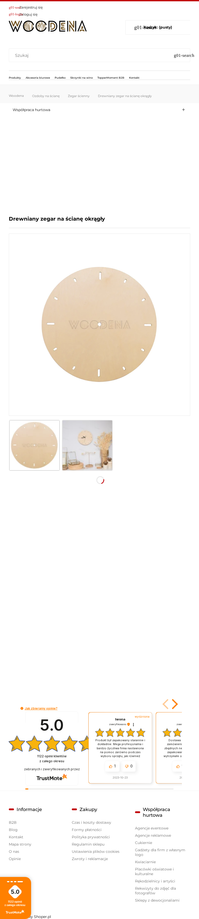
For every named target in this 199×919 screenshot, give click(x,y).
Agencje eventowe (151, 828)
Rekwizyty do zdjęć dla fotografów (155, 890)
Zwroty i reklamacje (90, 858)
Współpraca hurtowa (31, 109)
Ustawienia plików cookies (95, 851)
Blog (13, 829)
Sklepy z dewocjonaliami (157, 900)
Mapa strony (20, 844)
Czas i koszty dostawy (91, 822)
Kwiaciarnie (145, 862)
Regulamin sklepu (88, 844)
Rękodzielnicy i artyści (155, 881)
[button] (174, 704)
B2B (13, 822)
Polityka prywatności (91, 837)
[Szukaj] (184, 56)
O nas (14, 851)
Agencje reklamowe (153, 835)
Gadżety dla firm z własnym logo (160, 852)
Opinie (15, 858)
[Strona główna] (48, 25)
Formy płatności (87, 829)
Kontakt (16, 837)
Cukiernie (143, 842)
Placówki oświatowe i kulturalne (154, 871)
